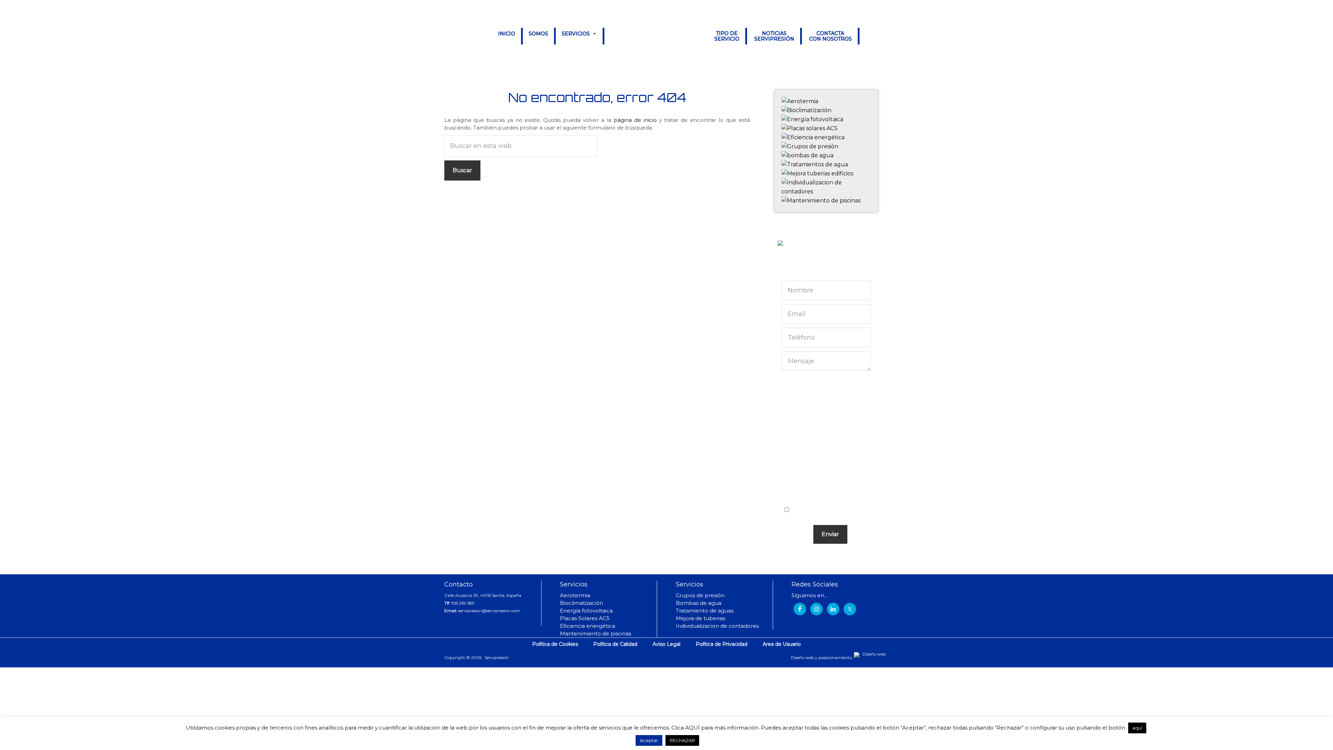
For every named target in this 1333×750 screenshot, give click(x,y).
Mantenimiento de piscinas (595, 633)
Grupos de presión (700, 595)
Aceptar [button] (649, 740)
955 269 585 (462, 603)
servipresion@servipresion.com (489, 610)
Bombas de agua (698, 603)
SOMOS (538, 34)
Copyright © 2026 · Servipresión (476, 658)
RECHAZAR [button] (682, 740)
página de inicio (635, 120)
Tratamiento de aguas (704, 610)
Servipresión (656, 36)
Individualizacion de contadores (717, 626)
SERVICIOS (576, 34)
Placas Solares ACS (585, 618)
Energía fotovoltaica (586, 610)
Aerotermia (575, 595)
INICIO (506, 34)
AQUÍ (692, 727)
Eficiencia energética (587, 626)
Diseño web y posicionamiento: (822, 657)
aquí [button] (1137, 728)
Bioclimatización (581, 603)
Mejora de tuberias (700, 618)
